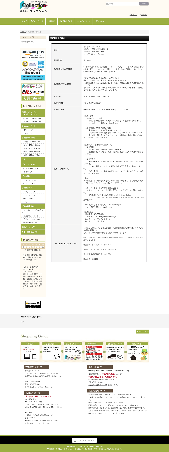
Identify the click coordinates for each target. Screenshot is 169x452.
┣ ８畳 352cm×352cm (31, 152)
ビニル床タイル (28, 206)
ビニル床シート (28, 176)
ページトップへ (144, 331)
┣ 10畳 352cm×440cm (31, 155)
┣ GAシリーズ (27, 130)
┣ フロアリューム (28, 183)
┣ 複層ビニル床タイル (30, 216)
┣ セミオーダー (27, 172)
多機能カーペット (29, 138)
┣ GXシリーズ (27, 133)
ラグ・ (24, 159)
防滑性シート (27, 188)
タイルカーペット (29, 126)
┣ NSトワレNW (28, 198)
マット (29, 159)
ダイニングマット (29, 164)
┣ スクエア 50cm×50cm (31, 122)
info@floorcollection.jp (44, 387)
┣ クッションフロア (29, 180)
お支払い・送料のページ (97, 385)
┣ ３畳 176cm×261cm (31, 145)
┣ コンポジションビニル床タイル (32, 211)
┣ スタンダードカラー (31, 168)
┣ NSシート (26, 202)
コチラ (37, 423)
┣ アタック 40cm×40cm (32, 118)
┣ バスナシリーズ (28, 192)
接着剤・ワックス (29, 227)
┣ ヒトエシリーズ (28, 195)
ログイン (134, 15)
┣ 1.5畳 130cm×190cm (32, 142)
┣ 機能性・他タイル (29, 222)
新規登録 (144, 15)
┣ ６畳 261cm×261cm (31, 148)
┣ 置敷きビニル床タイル (31, 219)
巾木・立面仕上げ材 (29, 232)
